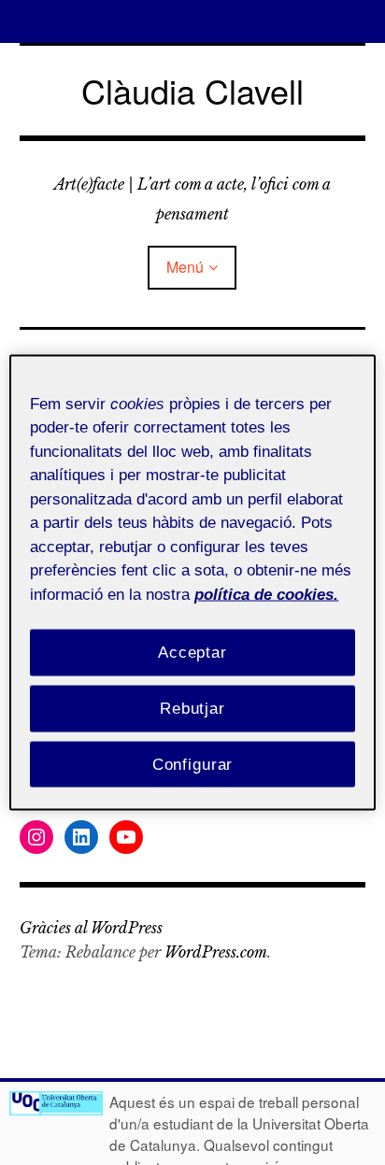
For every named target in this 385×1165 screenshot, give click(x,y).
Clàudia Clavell (192, 90)
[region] (192, 582)
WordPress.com (215, 952)
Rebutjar (192, 708)
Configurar (193, 764)
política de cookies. (266, 594)
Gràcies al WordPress (91, 927)
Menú (185, 266)
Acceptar (192, 652)
